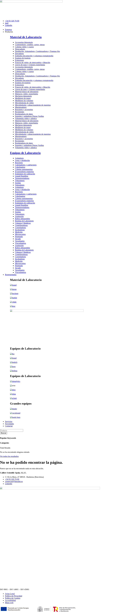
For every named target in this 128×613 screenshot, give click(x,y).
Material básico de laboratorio (26, 92)
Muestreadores (20, 107)
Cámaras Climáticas (23, 223)
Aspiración (19, 216)
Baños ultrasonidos (22, 219)
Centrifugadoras (21, 225)
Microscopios (20, 234)
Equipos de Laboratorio (25, 152)
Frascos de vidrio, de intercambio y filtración (32, 62)
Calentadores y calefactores (25, 165)
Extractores (19, 60)
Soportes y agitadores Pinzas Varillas (29, 116)
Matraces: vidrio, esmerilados (26, 94)
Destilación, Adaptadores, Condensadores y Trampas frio (37, 51)
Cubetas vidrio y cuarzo (24, 47)
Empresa (8, 29)
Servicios (8, 421)
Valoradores (19, 185)
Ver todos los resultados (9, 456)
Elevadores (19, 53)
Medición (18, 232)
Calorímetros (20, 167)
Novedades (9, 424)
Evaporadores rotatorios (24, 172)
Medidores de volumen (24, 101)
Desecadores (20, 49)
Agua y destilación (22, 160)
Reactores (19, 163)
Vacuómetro (19, 241)
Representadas (10, 275)
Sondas (18, 183)
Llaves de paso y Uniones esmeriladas (30, 65)
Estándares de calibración (25, 174)
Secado (18, 239)
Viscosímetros (20, 243)
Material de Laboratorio (26, 37)
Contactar (9, 426)
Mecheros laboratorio (23, 96)
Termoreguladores (22, 178)
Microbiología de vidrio (24, 103)
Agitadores (19, 158)
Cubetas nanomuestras (24, 169)
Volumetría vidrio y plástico (26, 118)
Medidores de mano (23, 98)
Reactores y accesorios (24, 109)
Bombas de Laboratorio (24, 221)
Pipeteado (19, 236)
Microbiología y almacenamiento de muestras (33, 105)
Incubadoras (20, 230)
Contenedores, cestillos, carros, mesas (30, 45)
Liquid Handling (21, 176)
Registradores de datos (24, 114)
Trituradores (19, 180)
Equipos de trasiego (22, 58)
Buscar (3, 433)
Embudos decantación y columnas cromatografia (34, 56)
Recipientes (19, 112)
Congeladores (20, 228)
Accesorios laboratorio (24, 42)
